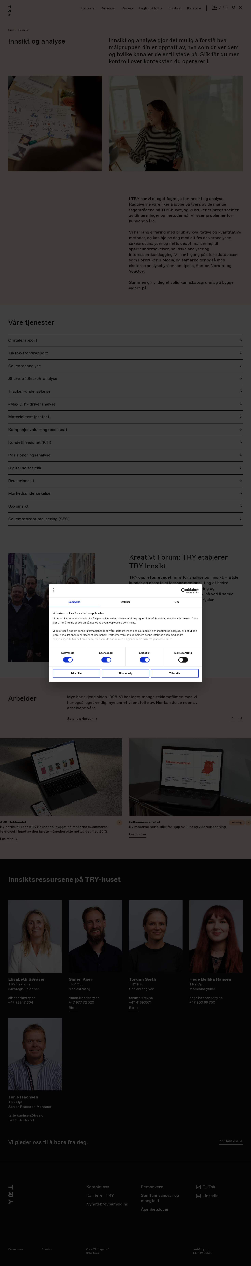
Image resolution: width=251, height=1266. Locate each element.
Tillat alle (174, 673)
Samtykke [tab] (74, 602)
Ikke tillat (76, 673)
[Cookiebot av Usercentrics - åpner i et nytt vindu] (184, 590)
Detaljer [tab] (125, 602)
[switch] (106, 659)
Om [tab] (177, 602)
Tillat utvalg (126, 673)
